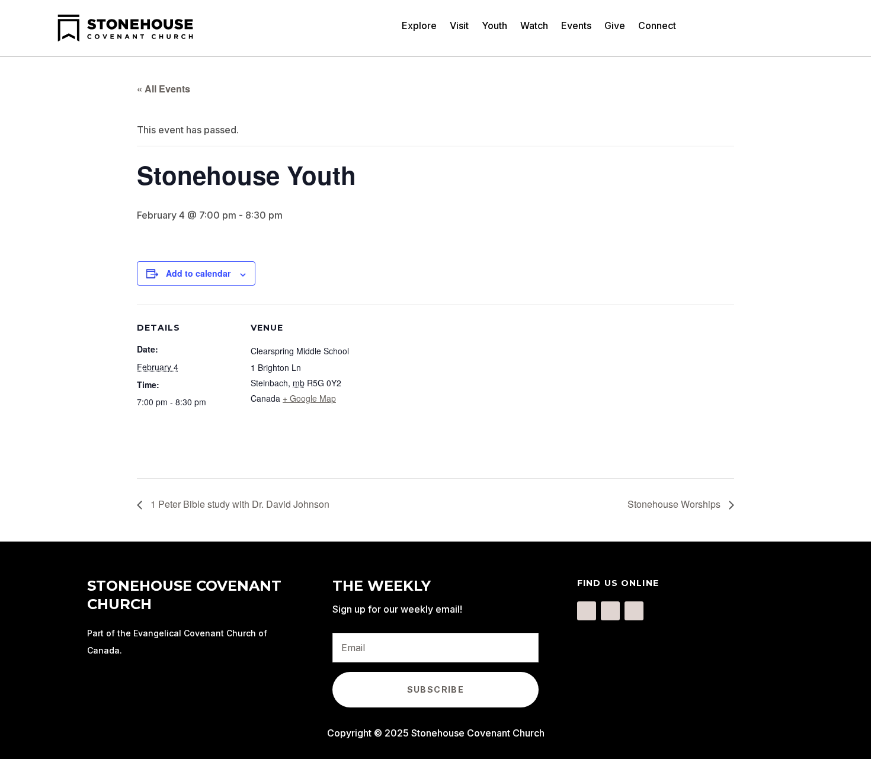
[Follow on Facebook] (586, 610)
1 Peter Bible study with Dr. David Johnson (238, 504)
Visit (459, 26)
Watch (534, 26)
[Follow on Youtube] (634, 610)
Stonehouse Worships (675, 504)
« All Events (163, 88)
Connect (657, 26)
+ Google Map (309, 398)
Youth (494, 26)
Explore (419, 26)
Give (614, 26)
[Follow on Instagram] (610, 610)
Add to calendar (198, 273)
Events (576, 26)
